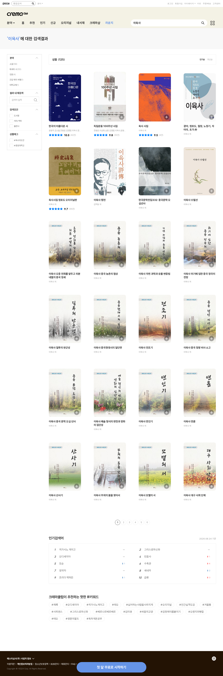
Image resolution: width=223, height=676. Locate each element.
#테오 (115, 604)
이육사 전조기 (146, 347)
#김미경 (127, 611)
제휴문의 (65, 664)
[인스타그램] (214, 658)
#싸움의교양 (146, 611)
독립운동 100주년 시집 (106, 126)
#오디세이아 (72, 604)
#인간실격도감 (187, 604)
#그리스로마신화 (79, 611)
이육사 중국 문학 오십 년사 (62, 421)
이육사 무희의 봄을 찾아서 (107, 495)
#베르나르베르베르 (105, 611)
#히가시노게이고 (95, 604)
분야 (39, 3)
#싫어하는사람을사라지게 (139, 604)
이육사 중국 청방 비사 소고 (197, 347)
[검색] (33, 3)
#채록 (54, 604)
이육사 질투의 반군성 (59, 347)
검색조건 (12, 110)
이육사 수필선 (191, 200)
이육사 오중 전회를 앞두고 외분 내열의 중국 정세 (64, 275)
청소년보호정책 (41, 664)
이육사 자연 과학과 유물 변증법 (154, 273)
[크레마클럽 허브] (212, 22)
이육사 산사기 (56, 495)
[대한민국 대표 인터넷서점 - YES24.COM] (6, 3)
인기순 (202, 59)
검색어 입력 (17, 99)
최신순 (210, 59)
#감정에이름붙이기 (170, 611)
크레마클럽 (17, 14)
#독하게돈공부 (94, 618)
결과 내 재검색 (15, 94)
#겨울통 (206, 604)
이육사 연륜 (189, 421)
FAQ (73, 664)
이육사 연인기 (146, 421)
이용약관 (11, 664)
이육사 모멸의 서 (147, 495)
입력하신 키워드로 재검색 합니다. (35, 100)
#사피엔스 (57, 611)
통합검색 (17, 3)
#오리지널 (166, 604)
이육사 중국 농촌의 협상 (106, 273)
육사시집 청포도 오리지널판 (63, 200)
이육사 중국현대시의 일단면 (108, 347)
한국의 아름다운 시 (58, 126)
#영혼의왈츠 (72, 618)
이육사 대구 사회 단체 (195, 495)
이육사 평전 (100, 200)
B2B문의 (55, 664)
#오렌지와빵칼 (196, 611)
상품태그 (12, 135)
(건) (73, 135)
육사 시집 (143, 126)
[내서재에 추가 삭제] (75, 116)
